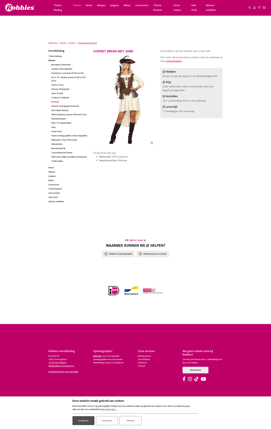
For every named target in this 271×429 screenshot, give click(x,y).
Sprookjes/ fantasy (59, 110)
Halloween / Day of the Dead (64, 140)
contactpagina (173, 61)
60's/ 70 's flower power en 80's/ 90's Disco (68, 79)
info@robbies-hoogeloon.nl (61, 366)
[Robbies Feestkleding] (20, 7)
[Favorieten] (259, 7)
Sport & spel (57, 93)
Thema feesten (157, 7)
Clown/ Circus (57, 85)
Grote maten (177, 7)
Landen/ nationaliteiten (61, 69)
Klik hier (97, 356)
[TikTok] (196, 379)
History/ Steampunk (60, 89)
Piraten (55, 102)
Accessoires (142, 5)
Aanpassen (107, 420)
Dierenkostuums (58, 119)
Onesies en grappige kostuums (65, 106)
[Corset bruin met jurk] (124, 100)
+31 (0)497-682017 (57, 362)
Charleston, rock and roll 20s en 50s (67, 73)
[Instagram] (190, 379)
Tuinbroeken (57, 161)
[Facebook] (184, 379)
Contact (141, 366)
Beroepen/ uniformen (61, 64)
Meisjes (101, 5)
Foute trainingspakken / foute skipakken (69, 135)
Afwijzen (130, 420)
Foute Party (56, 131)
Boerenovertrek (58, 148)
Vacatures (142, 362)
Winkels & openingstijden (120, 254)
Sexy (53, 127)
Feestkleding (56, 51)
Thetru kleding (58, 7)
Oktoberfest (56, 144)
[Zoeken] (249, 7)
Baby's (127, 5)
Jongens (114, 5)
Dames (77, 5)
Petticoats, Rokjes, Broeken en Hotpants (69, 157)
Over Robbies (144, 359)
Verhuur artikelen (211, 7)
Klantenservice (144, 356)
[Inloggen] (254, 7)
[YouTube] (203, 379)
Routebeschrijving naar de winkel (63, 372)
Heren (89, 5)
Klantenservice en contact (155, 254)
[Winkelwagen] (264, 7)
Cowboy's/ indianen (60, 97)
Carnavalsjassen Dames (61, 152)
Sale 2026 (194, 7)
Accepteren (83, 420)
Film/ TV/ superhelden (61, 123)
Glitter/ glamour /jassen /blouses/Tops (69, 114)
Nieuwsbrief (195, 370)
